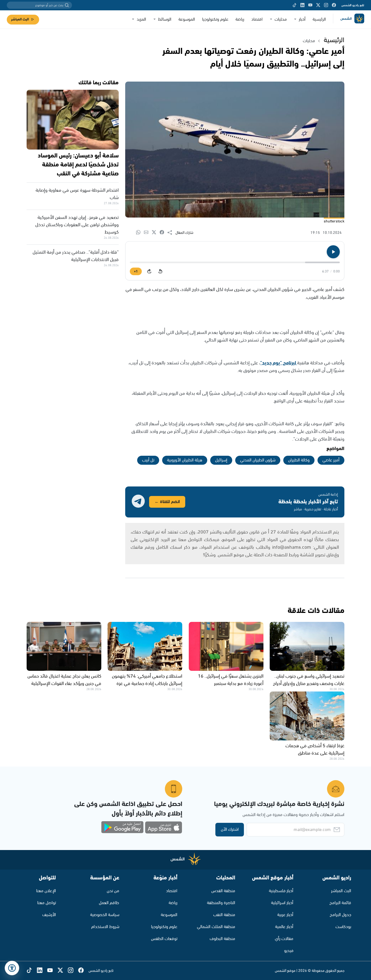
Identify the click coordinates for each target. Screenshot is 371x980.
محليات (281, 19)
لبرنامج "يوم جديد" (278, 363)
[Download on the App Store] (163, 827)
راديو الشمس (336, 878)
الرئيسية (319, 19)
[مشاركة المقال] (171, 232)
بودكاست (343, 927)
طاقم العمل (109, 903)
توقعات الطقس (164, 939)
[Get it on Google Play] (122, 827)
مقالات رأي (284, 939)
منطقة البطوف (222, 939)
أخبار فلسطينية (281, 891)
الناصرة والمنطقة (221, 903)
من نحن (113, 891)
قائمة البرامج (340, 903)
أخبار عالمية (284, 927)
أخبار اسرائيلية (282, 903)
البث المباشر (20, 19)
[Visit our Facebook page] (334, 5)
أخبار (302, 19)
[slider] (235, 262)
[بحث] (67, 5)
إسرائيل (221, 460)
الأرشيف (49, 915)
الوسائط (164, 19)
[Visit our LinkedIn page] (302, 5)
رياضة (239, 19)
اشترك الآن (230, 829)
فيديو (288, 951)
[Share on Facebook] (164, 233)
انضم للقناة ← (167, 502)
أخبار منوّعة (165, 878)
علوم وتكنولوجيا (215, 19)
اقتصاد (257, 19)
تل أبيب (148, 460)
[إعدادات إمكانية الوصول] (12, 968)
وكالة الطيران (299, 460)
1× (136, 271)
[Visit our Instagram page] (326, 5)
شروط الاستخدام (105, 927)
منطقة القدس (223, 891)
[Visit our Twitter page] (318, 5)
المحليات (225, 878)
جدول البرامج (340, 915)
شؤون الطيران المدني (257, 460)
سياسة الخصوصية (104, 915)
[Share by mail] (148, 233)
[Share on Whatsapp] (140, 233)
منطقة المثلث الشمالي (216, 927)
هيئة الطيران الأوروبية (184, 460)
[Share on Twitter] (156, 233)
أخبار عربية (285, 915)
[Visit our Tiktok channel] (295, 5)
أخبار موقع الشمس (272, 878)
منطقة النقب (224, 915)
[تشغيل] (333, 251)
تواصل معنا (46, 903)
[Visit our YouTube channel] (310, 5)
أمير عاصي (330, 460)
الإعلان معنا (46, 891)
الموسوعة (186, 19)
